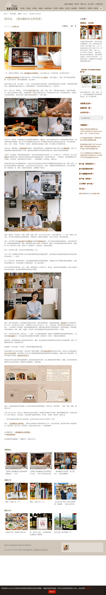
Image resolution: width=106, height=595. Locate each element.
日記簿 (67, 8)
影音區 (96, 8)
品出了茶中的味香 (10, 353)
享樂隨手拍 (82, 8)
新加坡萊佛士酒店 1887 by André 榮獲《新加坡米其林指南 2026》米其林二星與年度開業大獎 (91, 146)
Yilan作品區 (12, 14)
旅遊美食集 (48, 8)
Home (5, 14)
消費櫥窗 (83, 125)
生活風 (55, 8)
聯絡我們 (28, 545)
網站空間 (82, 193)
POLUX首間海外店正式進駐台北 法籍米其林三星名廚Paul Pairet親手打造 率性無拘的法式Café (91, 155)
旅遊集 (40, 8)
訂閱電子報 (99, 4)
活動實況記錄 (85, 103)
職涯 (5, 157)
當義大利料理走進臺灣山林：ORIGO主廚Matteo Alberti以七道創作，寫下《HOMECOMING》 (91, 131)
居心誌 (81, 189)
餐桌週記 (74, 8)
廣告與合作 (21, 545)
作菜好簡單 (47, 351)
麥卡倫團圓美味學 (85, 174)
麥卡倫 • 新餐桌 (84, 179)
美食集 (22, 8)
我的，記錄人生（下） (13, 502)
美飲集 (28, 8)
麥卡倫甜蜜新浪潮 (85, 169)
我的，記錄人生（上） (37, 502)
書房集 (61, 8)
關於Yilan (84, 4)
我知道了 (52, 592)
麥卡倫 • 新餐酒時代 (86, 164)
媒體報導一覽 (85, 108)
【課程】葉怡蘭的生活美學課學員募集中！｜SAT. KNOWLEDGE (16, 474)
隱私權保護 (14, 545)
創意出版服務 (68, 4)
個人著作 (91, 4)
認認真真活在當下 (23, 355)
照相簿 (90, 8)
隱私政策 (88, 588)
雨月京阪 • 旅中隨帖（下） (63, 532)
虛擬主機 (96, 193)
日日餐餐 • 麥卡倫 (85, 184)
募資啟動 (11, 336)
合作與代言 (84, 112)
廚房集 (34, 8)
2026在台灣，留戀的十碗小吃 (15, 532)
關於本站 (7, 545)
